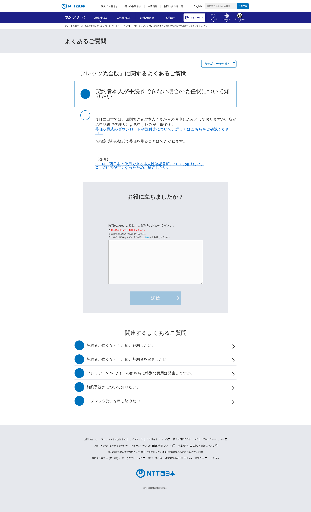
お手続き (170, 17)
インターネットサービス (115, 26)
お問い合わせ (147, 17)
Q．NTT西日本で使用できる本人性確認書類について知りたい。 (149, 164)
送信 (155, 298)
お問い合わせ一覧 (173, 6)
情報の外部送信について (185, 439)
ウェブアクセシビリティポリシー (111, 445)
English (198, 6)
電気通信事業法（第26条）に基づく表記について (117, 458)
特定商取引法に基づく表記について (196, 445)
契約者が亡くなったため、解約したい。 (121, 345)
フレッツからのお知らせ (113, 439)
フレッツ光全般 (145, 26)
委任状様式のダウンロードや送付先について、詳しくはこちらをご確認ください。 (162, 131)
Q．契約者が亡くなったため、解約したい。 (133, 168)
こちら (145, 237)
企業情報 (152, 6)
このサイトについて (156, 439)
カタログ (214, 458)
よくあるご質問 (88, 26)
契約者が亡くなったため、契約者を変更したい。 (128, 359)
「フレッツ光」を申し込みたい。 (115, 401)
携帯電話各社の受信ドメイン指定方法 (184, 458)
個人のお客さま (132, 6)
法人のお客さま (109, 6)
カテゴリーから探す (217, 63)
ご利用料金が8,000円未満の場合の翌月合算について (173, 452)
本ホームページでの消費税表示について (151, 445)
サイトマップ (136, 439)
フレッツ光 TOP (72, 26)
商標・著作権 (155, 458)
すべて (100, 26)
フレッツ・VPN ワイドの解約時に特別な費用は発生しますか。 (141, 373)
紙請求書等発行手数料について (124, 452)
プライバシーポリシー (213, 439)
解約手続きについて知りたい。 (113, 387)
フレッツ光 (132, 26)
